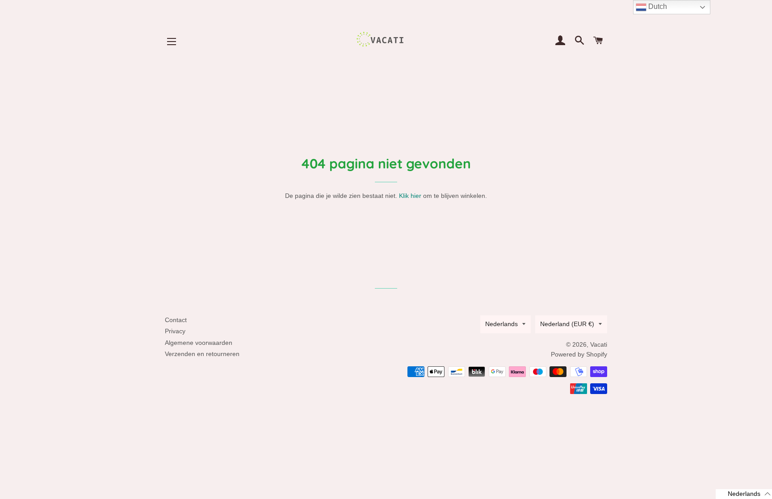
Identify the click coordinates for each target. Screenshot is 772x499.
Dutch (656, 6)
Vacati (598, 344)
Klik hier (410, 195)
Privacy (175, 331)
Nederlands (501, 323)
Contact (176, 319)
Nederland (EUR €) (567, 323)
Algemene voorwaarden (198, 342)
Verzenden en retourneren (202, 353)
